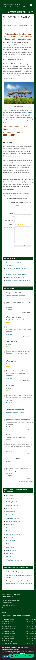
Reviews (8, 344)
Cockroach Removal (12, 518)
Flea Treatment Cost (12, 531)
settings (22, 653)
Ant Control (9, 495)
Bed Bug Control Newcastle (15, 277)
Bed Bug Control (11, 502)
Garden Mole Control (13, 534)
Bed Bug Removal (12, 505)
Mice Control (10, 537)
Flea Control (10, 524)
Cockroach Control (12, 515)
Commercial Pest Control (14, 521)
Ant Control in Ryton (7, 624)
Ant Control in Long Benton (9, 643)
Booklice (9, 508)
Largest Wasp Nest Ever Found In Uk (18, 280)
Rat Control (10, 553)
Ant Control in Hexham (8, 619)
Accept (6, 656)
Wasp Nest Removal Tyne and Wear (16, 437)
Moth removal (10, 544)
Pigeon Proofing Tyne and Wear (16, 274)
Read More (9, 309)
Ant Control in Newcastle (8, 628)
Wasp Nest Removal (12, 557)
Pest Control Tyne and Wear (11, 4)
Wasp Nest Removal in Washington (15, 295)
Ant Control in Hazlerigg (8, 633)
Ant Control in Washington (9, 626)
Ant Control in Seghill (8, 641)
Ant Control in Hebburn (8, 638)
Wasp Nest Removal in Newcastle (15, 412)
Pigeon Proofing (11, 550)
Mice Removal (10, 540)
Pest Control (10, 547)
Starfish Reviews (29, 481)
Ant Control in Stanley (8, 621)
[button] (21, 656)
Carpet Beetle (10, 511)
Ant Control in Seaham (8, 631)
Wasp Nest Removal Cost (14, 560)
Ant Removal (10, 498)
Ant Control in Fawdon (8, 636)
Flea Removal (10, 528)
